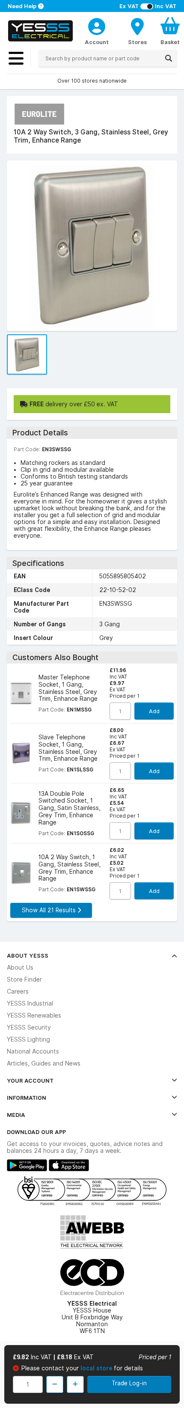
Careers (18, 991)
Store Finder (24, 979)
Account (97, 42)
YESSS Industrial (30, 1003)
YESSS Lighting (28, 1039)
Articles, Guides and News (43, 1063)
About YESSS (27, 955)
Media (16, 1114)
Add (154, 711)
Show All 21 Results (49, 910)
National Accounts (33, 1051)
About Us (20, 967)
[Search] (168, 58)
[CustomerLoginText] (97, 25)
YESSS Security (29, 1027)
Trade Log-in (129, 1383)
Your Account (30, 1080)
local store (97, 1368)
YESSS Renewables (34, 1015)
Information (26, 1097)
